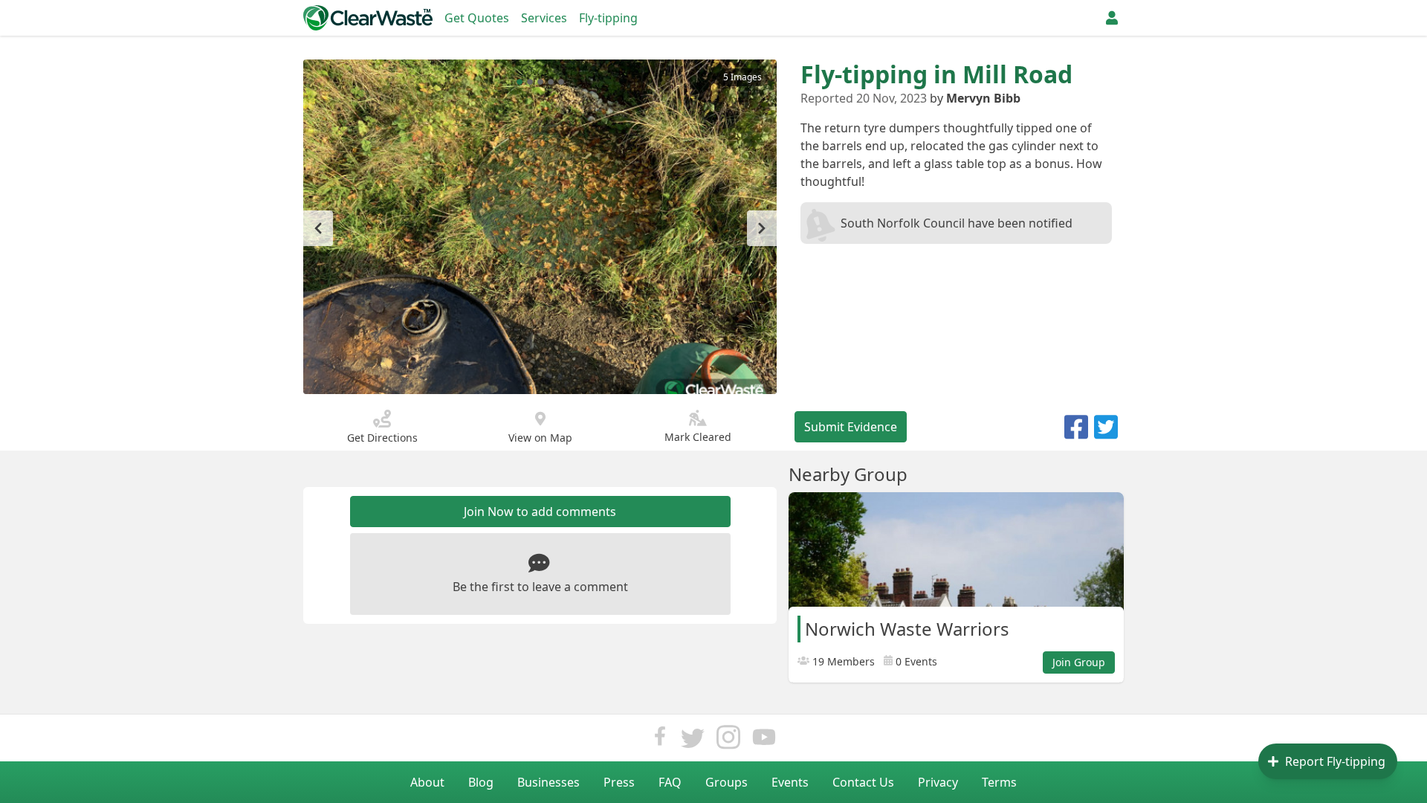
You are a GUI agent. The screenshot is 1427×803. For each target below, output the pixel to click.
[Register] (1112, 18)
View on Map (540, 437)
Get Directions (382, 437)
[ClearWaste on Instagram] (728, 740)
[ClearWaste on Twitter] (693, 740)
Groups (726, 782)
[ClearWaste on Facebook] (660, 740)
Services (544, 18)
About (427, 782)
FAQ (670, 782)
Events (790, 782)
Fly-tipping (608, 18)
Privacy (938, 782)
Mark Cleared (697, 437)
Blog (481, 782)
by (975, 98)
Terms (999, 782)
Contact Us (863, 782)
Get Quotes (476, 18)
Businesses (548, 782)
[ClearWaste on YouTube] (764, 740)
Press (619, 782)
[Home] (368, 18)
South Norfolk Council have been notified (956, 223)
